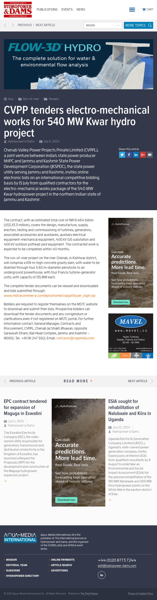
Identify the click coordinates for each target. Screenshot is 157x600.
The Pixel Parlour (89, 593)
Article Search (61, 565)
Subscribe (13, 570)
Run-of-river (31, 99)
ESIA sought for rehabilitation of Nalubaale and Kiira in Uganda (129, 410)
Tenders (54, 99)
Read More (78, 381)
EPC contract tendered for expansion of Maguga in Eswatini (25, 407)
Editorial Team (16, 565)
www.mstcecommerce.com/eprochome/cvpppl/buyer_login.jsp (50, 295)
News (81, 9)
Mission (11, 559)
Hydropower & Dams (21, 141)
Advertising (59, 570)
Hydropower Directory (22, 575)
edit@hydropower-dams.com (117, 565)
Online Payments (62, 559)
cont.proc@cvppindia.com (75, 338)
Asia (10, 99)
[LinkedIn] (101, 575)
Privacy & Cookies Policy (140, 593)
